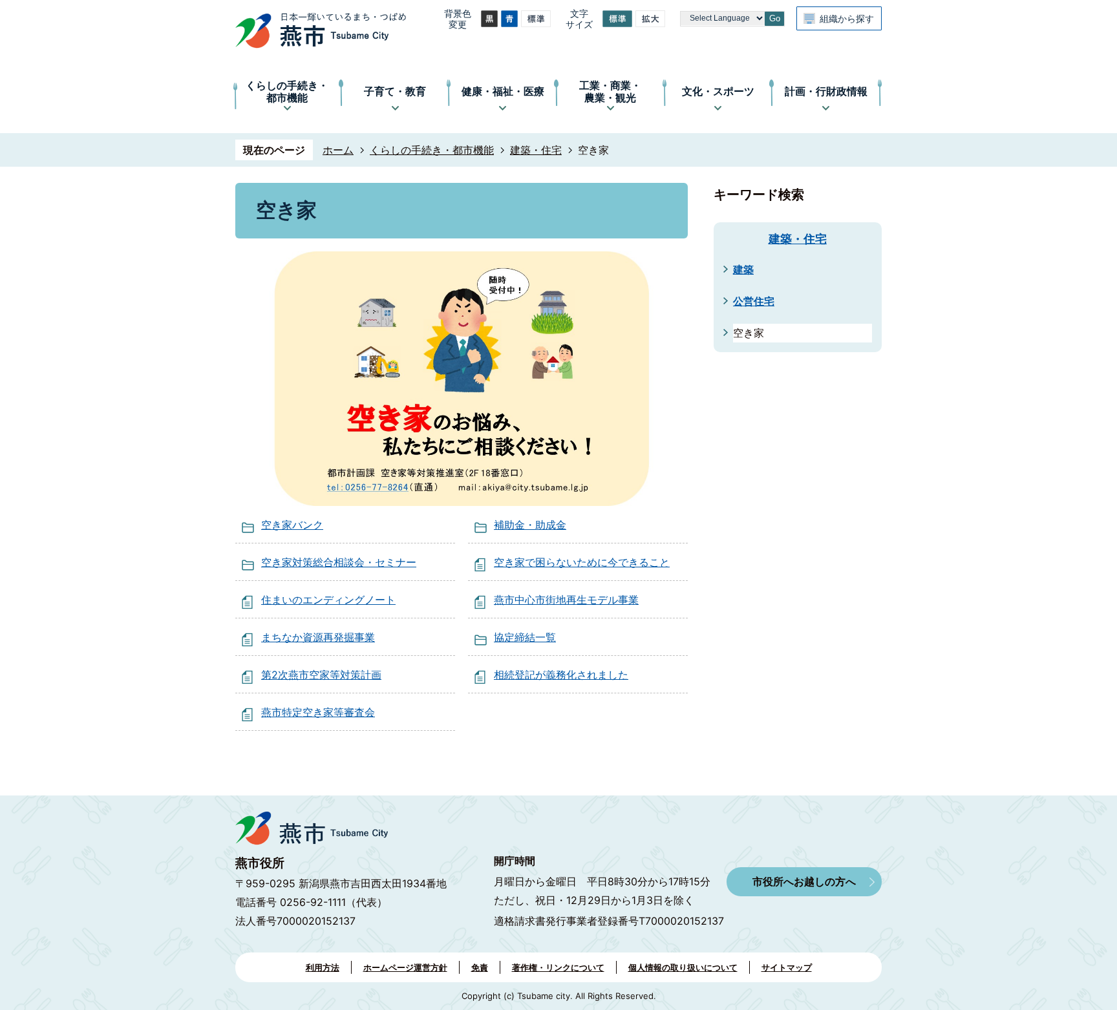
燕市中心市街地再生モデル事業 (566, 599)
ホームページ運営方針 (405, 967)
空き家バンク (292, 524)
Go (774, 18)
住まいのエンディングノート (328, 599)
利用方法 (322, 967)
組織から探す (847, 18)
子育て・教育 (395, 91)
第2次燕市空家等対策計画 (321, 674)
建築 (743, 269)
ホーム (338, 149)
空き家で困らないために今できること (582, 562)
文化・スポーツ (718, 91)
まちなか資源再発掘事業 (318, 637)
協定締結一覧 (525, 637)
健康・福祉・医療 (503, 91)
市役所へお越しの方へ (804, 881)
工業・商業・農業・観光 (610, 91)
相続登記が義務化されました (561, 674)
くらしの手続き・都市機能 (287, 91)
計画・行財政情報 (826, 91)
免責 (479, 967)
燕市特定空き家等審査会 (318, 712)
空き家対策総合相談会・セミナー (338, 562)
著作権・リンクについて (558, 967)
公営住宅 (753, 301)
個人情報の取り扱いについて (683, 967)
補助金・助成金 (530, 524)
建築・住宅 (536, 149)
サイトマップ (786, 967)
